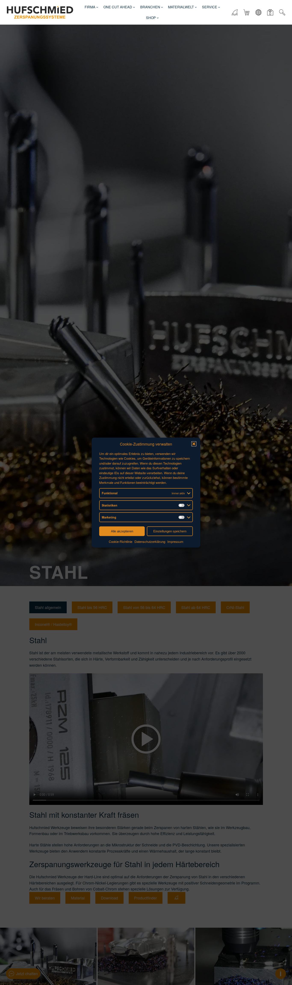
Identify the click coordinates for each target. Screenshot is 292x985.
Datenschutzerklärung (149, 541)
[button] (194, 444)
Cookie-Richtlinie (120, 541)
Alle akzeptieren (122, 531)
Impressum (175, 541)
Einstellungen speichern (169, 531)
